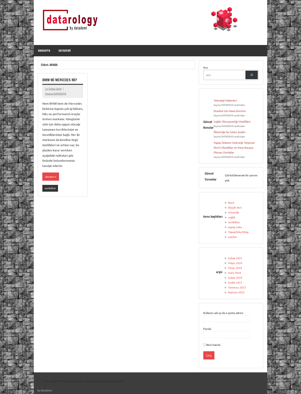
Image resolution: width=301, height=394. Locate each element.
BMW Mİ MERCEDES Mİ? (59, 79)
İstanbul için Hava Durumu (230, 110)
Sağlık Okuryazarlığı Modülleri (232, 121)
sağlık (231, 217)
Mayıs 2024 (235, 263)
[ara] (251, 75)
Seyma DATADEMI (55, 93)
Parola (207, 328)
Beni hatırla (213, 344)
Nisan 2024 (235, 267)
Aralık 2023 (235, 282)
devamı (49, 176)
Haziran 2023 (236, 292)
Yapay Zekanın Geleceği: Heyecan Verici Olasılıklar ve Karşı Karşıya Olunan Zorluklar (234, 147)
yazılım (232, 236)
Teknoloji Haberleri (225, 100)
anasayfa (44, 50)
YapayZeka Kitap (238, 232)
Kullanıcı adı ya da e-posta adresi (223, 312)
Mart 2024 (234, 272)
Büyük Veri (235, 207)
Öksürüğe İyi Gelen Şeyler (230, 132)
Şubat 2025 (235, 258)
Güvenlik (233, 212)
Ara (205, 67)
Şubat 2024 (235, 277)
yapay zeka (235, 227)
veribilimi (50, 188)
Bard (231, 202)
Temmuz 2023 (237, 287)
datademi (65, 50)
